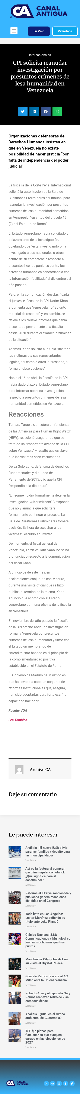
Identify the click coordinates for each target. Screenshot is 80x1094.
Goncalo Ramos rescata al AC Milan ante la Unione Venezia (46, 978)
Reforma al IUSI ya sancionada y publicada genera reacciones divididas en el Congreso (48, 897)
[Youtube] (52, 1083)
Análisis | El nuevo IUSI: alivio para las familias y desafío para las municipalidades (47, 851)
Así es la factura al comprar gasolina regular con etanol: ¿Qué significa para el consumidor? (45, 874)
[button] (13, 30)
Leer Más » (30, 860)
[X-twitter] (46, 1083)
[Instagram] (59, 1083)
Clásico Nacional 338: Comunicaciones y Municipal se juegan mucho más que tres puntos (47, 940)
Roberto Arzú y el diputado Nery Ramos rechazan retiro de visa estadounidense (47, 997)
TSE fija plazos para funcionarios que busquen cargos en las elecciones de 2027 (45, 1036)
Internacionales (40, 55)
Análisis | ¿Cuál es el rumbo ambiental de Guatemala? (45, 1016)
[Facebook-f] (65, 1083)
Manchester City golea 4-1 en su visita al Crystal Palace (46, 961)
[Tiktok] (72, 1083)
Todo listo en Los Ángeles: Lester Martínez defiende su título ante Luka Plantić (45, 917)
